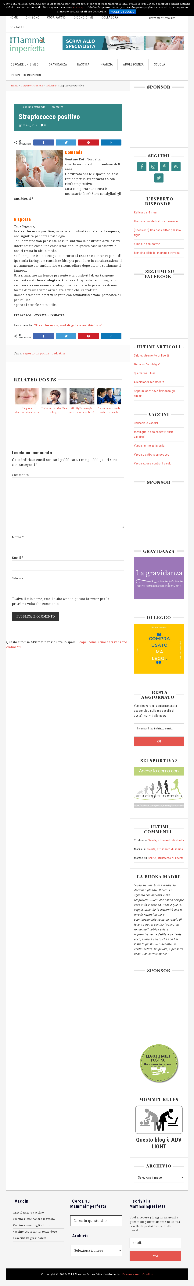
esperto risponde (36, 353)
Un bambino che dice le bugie (54, 410)
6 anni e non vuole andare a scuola (109, 410)
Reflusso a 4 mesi (145, 212)
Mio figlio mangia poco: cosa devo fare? (82, 410)
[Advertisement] (162, 116)
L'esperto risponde (32, 85)
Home (14, 85)
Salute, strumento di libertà (152, 355)
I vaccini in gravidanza (29, 1238)
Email (17, 558)
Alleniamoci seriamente (149, 382)
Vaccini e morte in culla (149, 445)
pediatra (58, 353)
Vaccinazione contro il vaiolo (152, 463)
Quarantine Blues (145, 373)
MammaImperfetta (33, 44)
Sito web (19, 578)
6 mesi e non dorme (147, 244)
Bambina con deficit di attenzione (156, 221)
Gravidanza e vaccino (28, 1212)
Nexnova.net (131, 1274)
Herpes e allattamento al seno (27, 410)
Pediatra (51, 85)
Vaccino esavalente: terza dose (35, 1231)
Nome (18, 537)
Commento (20, 475)
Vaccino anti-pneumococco (152, 454)
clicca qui (79, 7)
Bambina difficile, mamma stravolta (157, 253)
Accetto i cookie (122, 12)
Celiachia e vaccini (146, 423)
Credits (147, 1274)
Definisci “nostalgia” (147, 364)
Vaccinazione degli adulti (31, 1225)
